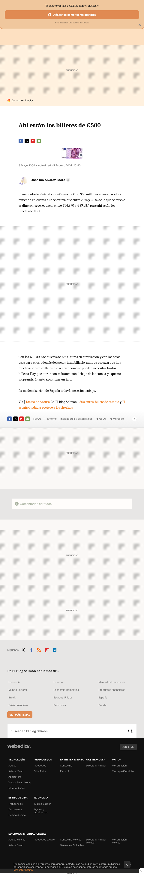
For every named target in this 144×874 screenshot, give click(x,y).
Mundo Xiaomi (16, 788)
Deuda (102, 705)
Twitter (27, 141)
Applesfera (14, 776)
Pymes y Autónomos (41, 811)
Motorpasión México (119, 841)
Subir (125, 746)
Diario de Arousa (38, 402)
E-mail (39, 141)
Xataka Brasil (15, 845)
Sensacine (66, 765)
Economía (14, 682)
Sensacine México (70, 839)
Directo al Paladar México (96, 841)
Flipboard (33, 141)
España (102, 697)
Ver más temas (19, 714)
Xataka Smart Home (19, 782)
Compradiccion (17, 814)
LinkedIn (55, 649)
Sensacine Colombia (72, 845)
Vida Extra (40, 771)
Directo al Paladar (96, 765)
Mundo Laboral (17, 689)
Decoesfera (15, 809)
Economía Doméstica (66, 689)
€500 (102, 418)
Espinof (64, 771)
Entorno (52, 418)
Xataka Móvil (15, 771)
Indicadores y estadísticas (76, 418)
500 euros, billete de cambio (99, 402)
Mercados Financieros (111, 682)
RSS (39, 649)
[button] (49, 179)
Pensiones (59, 705)
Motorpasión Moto (123, 771)
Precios (29, 100)
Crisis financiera (18, 705)
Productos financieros (111, 689)
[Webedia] (19, 746)
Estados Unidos (62, 697)
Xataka (12, 765)
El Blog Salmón (42, 803)
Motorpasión (119, 765)
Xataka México (16, 839)
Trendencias (15, 803)
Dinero (16, 100)
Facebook (21, 141)
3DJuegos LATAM (44, 839)
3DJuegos (40, 765)
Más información (23, 869)
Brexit (12, 697)
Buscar (130, 731)
